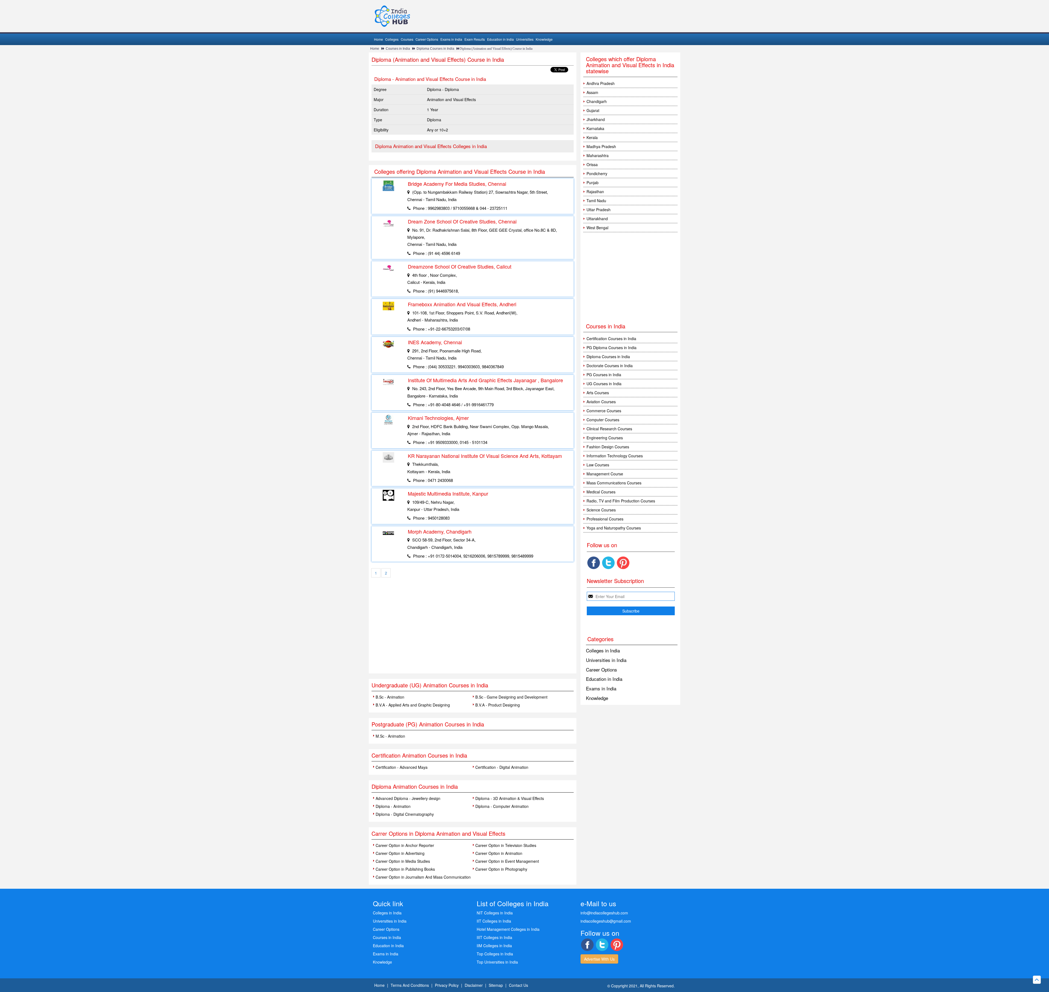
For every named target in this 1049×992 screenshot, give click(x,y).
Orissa (592, 164)
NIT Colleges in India (495, 913)
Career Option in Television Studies (505, 845)
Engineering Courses (605, 437)
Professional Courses (605, 519)
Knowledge (544, 39)
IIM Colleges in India (494, 945)
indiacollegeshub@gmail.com (606, 921)
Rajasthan (595, 191)
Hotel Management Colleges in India (508, 929)
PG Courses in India (604, 374)
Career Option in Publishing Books (405, 869)
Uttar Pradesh (599, 209)
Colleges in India (603, 650)
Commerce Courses (604, 410)
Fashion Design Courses (608, 446)
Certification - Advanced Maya (402, 767)
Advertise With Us (599, 959)
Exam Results (474, 39)
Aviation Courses (601, 401)
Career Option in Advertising (400, 853)
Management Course (605, 473)
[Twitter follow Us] (608, 563)
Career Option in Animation (498, 853)
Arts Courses (598, 392)
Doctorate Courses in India (610, 365)
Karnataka (595, 128)
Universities (525, 39)
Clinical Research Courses (609, 428)
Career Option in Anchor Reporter (405, 845)
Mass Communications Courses (614, 482)
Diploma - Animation (393, 806)
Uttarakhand (597, 218)
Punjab (593, 182)
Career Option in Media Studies (403, 861)
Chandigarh (597, 101)
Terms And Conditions (410, 985)
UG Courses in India (604, 383)
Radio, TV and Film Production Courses (621, 501)
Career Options (427, 39)
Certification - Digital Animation (501, 767)
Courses (407, 39)
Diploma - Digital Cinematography (405, 814)
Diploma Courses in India (435, 49)
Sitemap (496, 985)
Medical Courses (601, 491)
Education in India (500, 39)
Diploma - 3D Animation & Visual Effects (509, 798)
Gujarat (593, 110)
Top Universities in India (497, 962)
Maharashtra (598, 155)
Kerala (592, 137)
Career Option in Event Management (507, 861)
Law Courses (598, 464)
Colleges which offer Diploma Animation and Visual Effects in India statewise (630, 65)
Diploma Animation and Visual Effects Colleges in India (431, 146)
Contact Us (518, 985)
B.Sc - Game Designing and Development (511, 697)
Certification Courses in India (611, 338)
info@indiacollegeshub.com (604, 913)
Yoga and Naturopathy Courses (614, 528)
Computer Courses (603, 419)
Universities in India (606, 660)
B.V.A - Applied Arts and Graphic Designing (413, 705)
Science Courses (601, 510)
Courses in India (398, 49)
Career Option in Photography (501, 869)
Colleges (392, 39)
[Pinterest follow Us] (623, 563)
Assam (592, 92)
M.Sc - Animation (390, 736)
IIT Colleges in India (494, 921)
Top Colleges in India (495, 953)
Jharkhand (596, 119)
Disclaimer (474, 985)
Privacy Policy (447, 985)
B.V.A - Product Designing (497, 705)
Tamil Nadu (596, 200)
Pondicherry (597, 173)
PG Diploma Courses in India (612, 347)
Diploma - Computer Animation (502, 806)
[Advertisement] (473, 632)
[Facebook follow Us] (593, 563)
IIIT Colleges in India (494, 937)
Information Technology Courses (615, 455)
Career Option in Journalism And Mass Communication (423, 877)
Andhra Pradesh (601, 83)
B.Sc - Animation (390, 697)
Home (378, 39)
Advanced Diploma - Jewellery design (408, 798)
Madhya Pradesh (601, 146)
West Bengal (597, 227)
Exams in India (451, 39)
